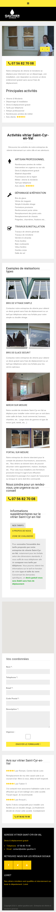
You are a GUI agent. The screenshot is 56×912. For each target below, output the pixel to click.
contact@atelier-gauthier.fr (24, 849)
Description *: (12, 709)
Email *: (9, 688)
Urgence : (10, 732)
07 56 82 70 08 (23, 846)
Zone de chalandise (22, 536)
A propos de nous (21, 531)
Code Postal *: (12, 698)
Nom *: (9, 667)
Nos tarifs (18, 525)
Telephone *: (12, 677)
